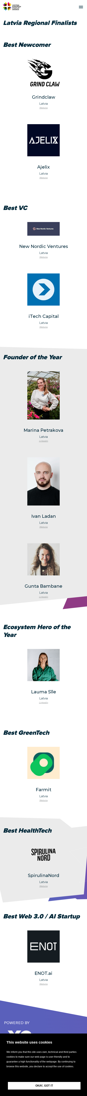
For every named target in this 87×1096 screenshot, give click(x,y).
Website (43, 107)
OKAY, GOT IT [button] (44, 1085)
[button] (43, 1075)
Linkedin (43, 441)
